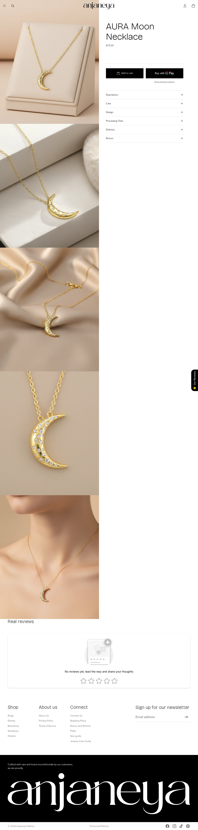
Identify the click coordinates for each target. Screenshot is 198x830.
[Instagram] (174, 826)
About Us (44, 715)
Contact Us (76, 715)
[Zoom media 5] (49, 557)
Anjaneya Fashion (25, 826)
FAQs (73, 731)
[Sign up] (186, 717)
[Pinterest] (188, 826)
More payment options (164, 81)
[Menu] (4, 5)
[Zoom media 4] (49, 433)
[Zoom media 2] (49, 186)
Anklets (12, 736)
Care (108, 103)
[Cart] (193, 6)
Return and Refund (80, 725)
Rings (11, 715)
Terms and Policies (99, 826)
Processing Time (114, 120)
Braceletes (13, 725)
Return (109, 138)
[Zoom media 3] (49, 309)
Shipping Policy (78, 720)
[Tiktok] (181, 826)
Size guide (75, 736)
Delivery (110, 129)
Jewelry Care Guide (80, 741)
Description (112, 94)
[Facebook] (167, 826)
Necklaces (13, 731)
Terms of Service (47, 725)
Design (109, 112)
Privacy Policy (46, 720)
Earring (11, 720)
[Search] (13, 6)
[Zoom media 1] (49, 62)
